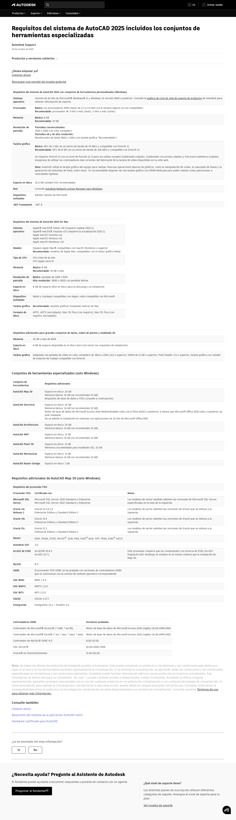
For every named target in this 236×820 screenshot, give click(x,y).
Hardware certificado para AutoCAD (35, 721)
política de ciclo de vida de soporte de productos (174, 98)
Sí (18, 750)
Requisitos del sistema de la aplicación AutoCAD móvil (47, 715)
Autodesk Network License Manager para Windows (73, 189)
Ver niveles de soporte (158, 805)
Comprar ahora (21, 75)
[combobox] (74, 4)
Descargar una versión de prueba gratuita (39, 82)
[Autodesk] (24, 4)
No (35, 750)
